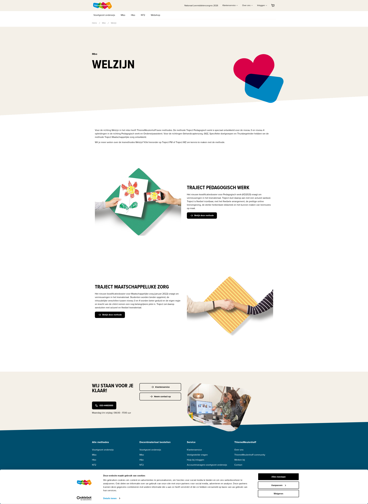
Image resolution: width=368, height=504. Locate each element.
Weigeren (278, 493)
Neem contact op (162, 396)
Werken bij (239, 460)
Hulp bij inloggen (195, 460)
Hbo (133, 15)
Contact (238, 465)
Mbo (123, 15)
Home (94, 23)
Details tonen (110, 498)
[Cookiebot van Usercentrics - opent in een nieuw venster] (84, 498)
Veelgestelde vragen (197, 455)
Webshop (155, 15)
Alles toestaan (278, 477)
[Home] (102, 5)
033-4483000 (106, 405)
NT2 (143, 15)
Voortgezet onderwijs (104, 15)
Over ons (238, 450)
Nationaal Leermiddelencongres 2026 (201, 5)
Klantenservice (162, 387)
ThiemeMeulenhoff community (249, 455)
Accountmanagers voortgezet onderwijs (207, 465)
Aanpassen (276, 485)
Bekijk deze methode (204, 215)
